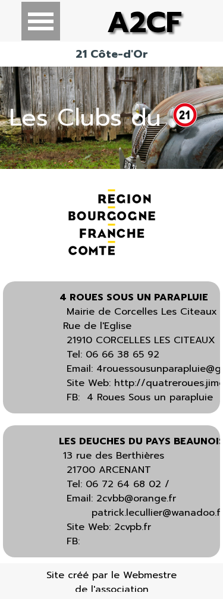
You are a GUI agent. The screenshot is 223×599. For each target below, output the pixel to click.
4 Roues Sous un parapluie (150, 397)
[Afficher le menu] (40, 21)
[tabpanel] (111, 118)
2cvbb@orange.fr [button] (136, 498)
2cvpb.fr (132, 527)
